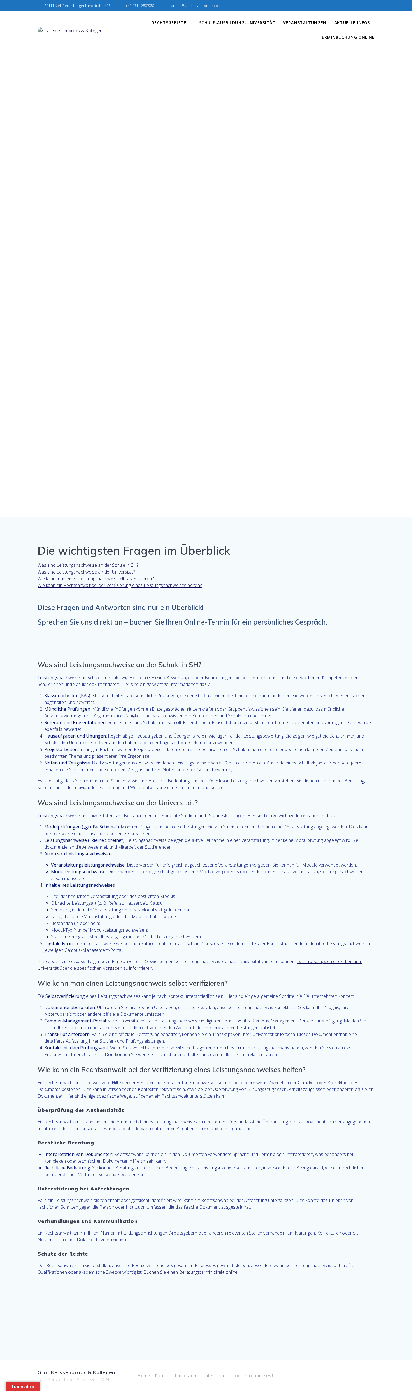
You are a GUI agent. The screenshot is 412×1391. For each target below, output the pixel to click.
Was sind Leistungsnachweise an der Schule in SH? (88, 565)
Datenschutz (215, 1375)
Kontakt (162, 1375)
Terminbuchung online (347, 37)
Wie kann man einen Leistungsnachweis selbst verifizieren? (96, 578)
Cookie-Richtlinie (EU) (253, 1375)
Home (144, 1375)
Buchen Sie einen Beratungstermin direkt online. (191, 1272)
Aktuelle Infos (352, 22)
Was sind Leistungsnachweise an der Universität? (86, 572)
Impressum (186, 1375)
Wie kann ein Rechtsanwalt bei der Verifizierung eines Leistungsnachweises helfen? (120, 585)
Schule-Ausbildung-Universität (237, 22)
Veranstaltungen (305, 22)
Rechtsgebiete (169, 22)
